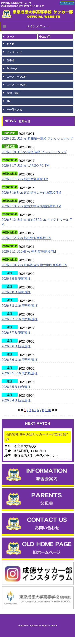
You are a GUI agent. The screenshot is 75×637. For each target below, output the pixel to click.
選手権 (10, 60)
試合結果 (45, 36)
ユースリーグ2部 (16, 84)
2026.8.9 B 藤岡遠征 (16, 278)
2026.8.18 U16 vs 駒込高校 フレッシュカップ (34, 152)
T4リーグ (12, 68)
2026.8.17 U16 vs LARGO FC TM (25, 165)
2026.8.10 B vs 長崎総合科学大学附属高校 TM (34, 265)
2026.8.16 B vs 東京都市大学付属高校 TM (31, 192)
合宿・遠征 (13, 93)
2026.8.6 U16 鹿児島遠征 (20, 359)
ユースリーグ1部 (16, 76)
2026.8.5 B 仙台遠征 (16, 387)
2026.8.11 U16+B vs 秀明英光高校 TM (29, 251)
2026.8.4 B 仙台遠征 (16, 400)
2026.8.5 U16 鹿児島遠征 (20, 373)
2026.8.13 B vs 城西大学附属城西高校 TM (31, 206)
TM (8, 101)
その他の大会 (14, 109)
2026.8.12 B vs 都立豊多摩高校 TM (26, 238)
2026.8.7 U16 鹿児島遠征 (20, 319)
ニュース (9, 36)
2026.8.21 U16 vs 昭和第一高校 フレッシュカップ (37, 138)
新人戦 (10, 43)
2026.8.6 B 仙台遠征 (16, 346)
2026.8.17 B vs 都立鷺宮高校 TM (25, 179)
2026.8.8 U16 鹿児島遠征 (20, 305)
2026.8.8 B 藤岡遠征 (16, 292)
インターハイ (14, 52)
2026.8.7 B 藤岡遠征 (16, 332)
